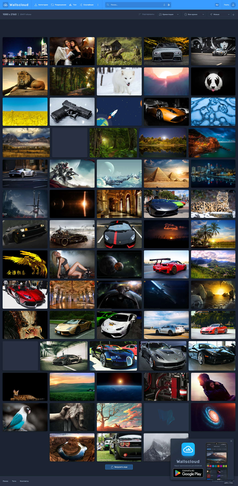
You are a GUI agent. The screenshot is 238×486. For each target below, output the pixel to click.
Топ (72, 5)
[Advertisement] (119, 28)
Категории (41, 5)
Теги (14, 481)
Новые (219, 15)
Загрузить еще (119, 467)
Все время (194, 15)
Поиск (5, 481)
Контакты (24, 481)
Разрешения (58, 5)
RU (217, 5)
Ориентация (169, 15)
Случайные (86, 5)
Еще (98, 5)
